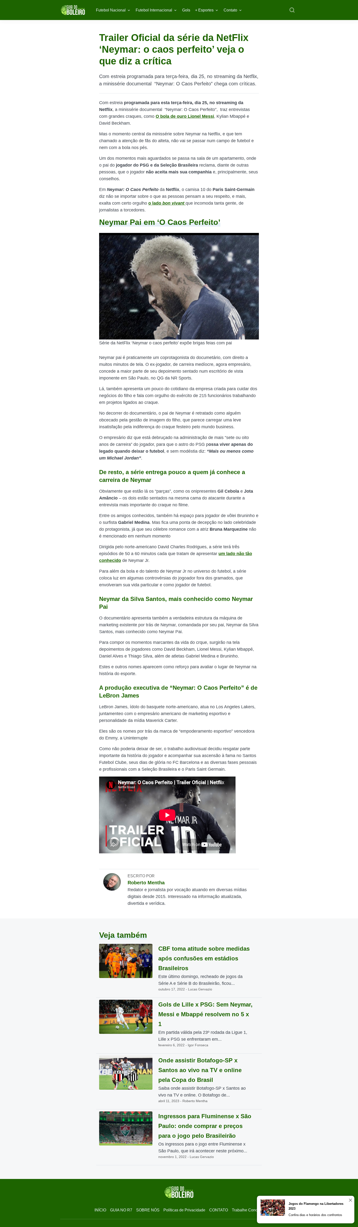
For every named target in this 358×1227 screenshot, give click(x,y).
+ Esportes (204, 10)
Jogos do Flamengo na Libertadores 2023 (316, 1206)
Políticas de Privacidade (184, 1210)
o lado (166, 203)
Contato (230, 10)
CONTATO (218, 1210)
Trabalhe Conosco (248, 1210)
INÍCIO (100, 1210)
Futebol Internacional (154, 10)
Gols (186, 10)
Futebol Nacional (111, 10)
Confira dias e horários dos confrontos (315, 1215)
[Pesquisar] (292, 10)
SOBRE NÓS (148, 1210)
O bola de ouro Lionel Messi (185, 116)
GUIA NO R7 (121, 1210)
